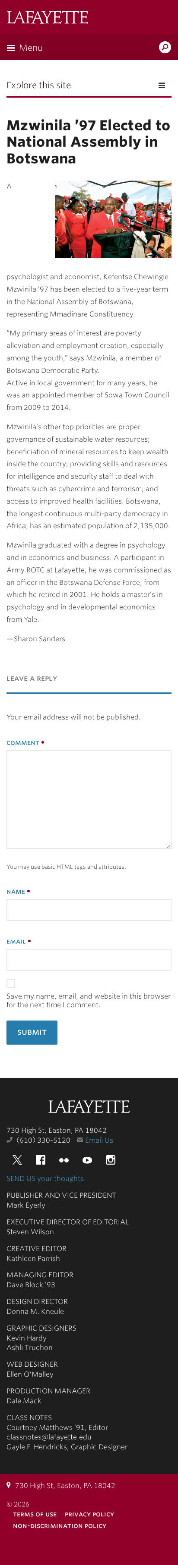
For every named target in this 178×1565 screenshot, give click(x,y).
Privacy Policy (89, 1514)
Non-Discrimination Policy (59, 1526)
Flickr (64, 1160)
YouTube (87, 1160)
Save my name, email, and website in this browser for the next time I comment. (88, 1000)
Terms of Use (35, 1514)
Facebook (40, 1160)
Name (15, 891)
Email (16, 941)
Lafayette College (89, 1107)
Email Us (99, 1140)
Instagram (110, 1160)
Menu (31, 48)
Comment (22, 742)
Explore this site (38, 85)
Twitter (17, 1160)
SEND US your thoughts (45, 1179)
